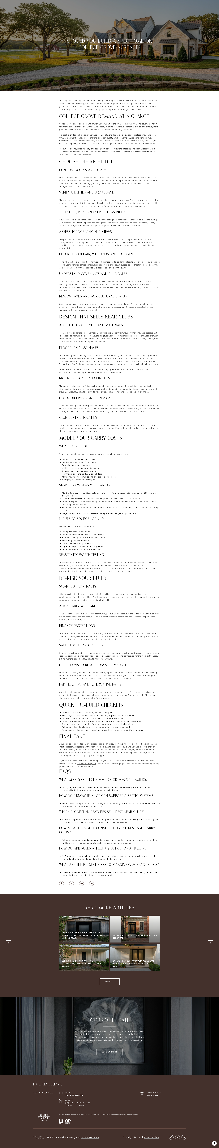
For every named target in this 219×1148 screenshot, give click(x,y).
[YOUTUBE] (183, 1137)
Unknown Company (86, 764)
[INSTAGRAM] (171, 1137)
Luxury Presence (90, 1137)
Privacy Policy (151, 1137)
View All (109, 982)
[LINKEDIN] (177, 1137)
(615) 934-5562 (153, 1095)
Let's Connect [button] (109, 1052)
